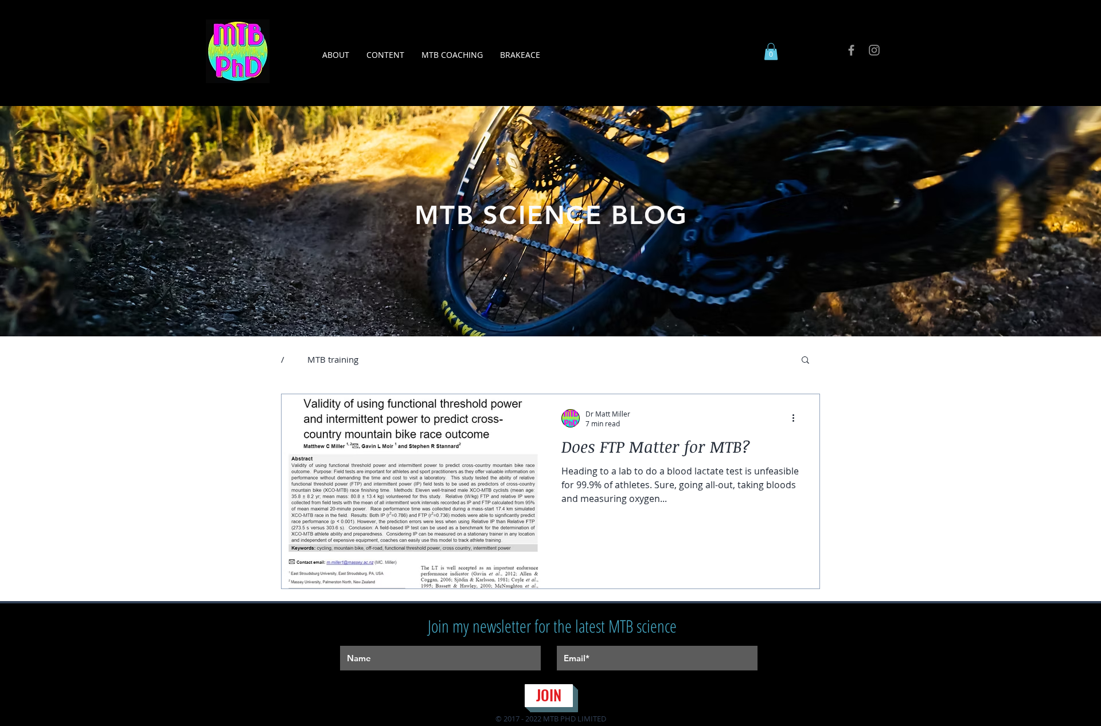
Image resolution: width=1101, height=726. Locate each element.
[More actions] (797, 418)
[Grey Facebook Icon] (851, 50)
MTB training (332, 359)
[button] (385, 54)
